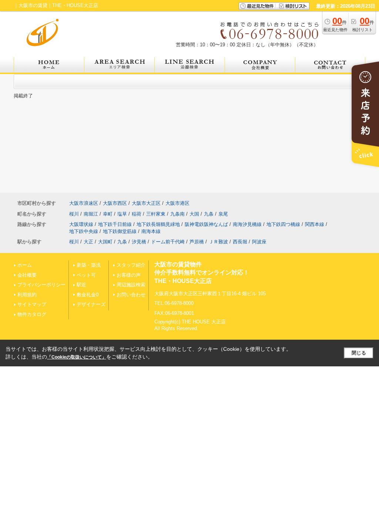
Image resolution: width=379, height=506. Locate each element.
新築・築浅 (89, 265)
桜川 (74, 214)
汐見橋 (139, 241)
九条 (209, 214)
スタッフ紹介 (131, 265)
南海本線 (151, 231)
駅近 (81, 284)
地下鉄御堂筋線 (120, 231)
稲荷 (136, 214)
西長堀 (240, 241)
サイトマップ (31, 304)
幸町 (108, 214)
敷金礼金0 (87, 294)
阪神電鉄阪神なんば (206, 224)
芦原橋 (197, 241)
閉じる (359, 353)
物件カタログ (31, 314)
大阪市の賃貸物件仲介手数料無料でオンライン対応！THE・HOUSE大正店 (201, 272)
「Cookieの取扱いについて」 (76, 357)
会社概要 (27, 275)
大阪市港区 (177, 203)
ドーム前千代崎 (168, 241)
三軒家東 (155, 214)
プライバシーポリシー (41, 284)
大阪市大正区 (146, 203)
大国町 (105, 241)
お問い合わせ (131, 294)
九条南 (177, 214)
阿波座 (259, 241)
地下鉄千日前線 (115, 224)
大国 (194, 214)
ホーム (24, 265)
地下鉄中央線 (83, 231)
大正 (88, 241)
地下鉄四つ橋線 (283, 224)
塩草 (122, 214)
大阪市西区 (115, 203)
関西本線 (314, 224)
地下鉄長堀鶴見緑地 (158, 224)
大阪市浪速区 (83, 203)
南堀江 (91, 214)
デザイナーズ (91, 304)
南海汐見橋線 (247, 224)
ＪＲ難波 (218, 241)
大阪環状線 (81, 224)
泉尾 (223, 214)
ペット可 (86, 275)
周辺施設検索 (131, 284)
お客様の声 (129, 275)
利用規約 (27, 294)
